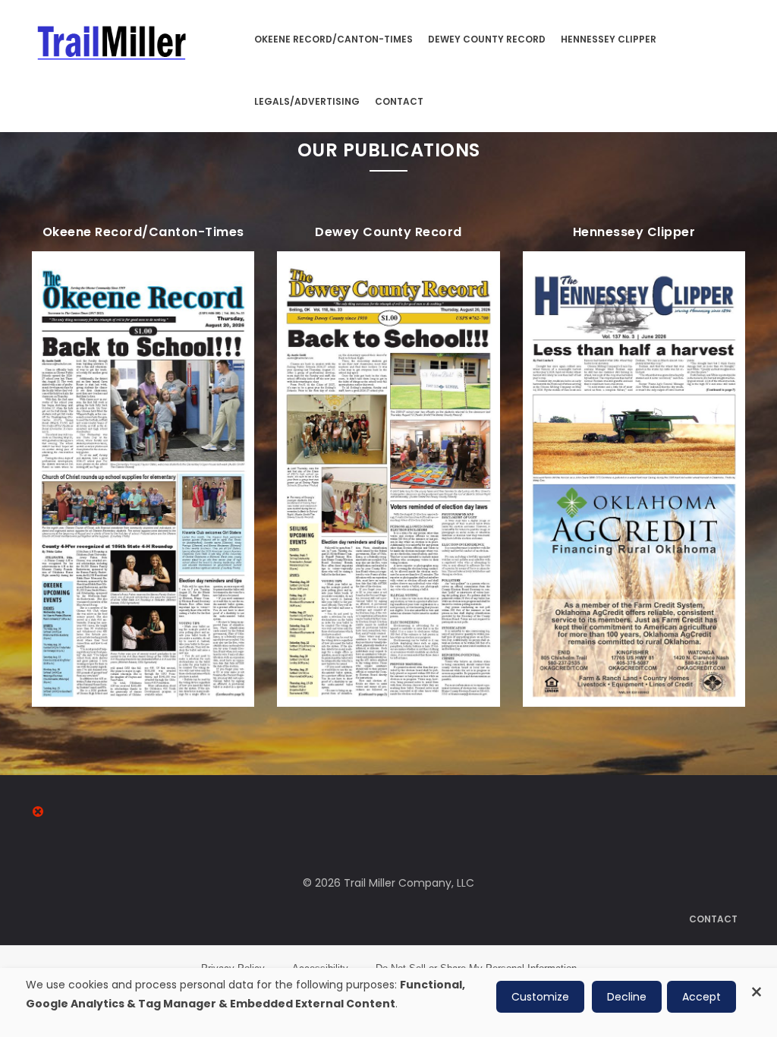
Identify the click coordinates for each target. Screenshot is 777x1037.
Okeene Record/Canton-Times (333, 39)
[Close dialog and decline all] (756, 983)
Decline (626, 996)
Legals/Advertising (307, 101)
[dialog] (388, 1002)
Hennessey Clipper (608, 39)
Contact (399, 101)
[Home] (112, 38)
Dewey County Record (487, 39)
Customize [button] (540, 996)
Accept (701, 996)
